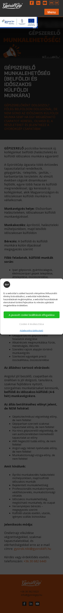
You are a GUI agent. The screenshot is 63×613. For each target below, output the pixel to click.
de (56, 2)
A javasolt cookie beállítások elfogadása (31, 315)
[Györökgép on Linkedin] (38, 3)
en (51, 2)
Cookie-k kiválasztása (31, 324)
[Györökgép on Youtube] (45, 3)
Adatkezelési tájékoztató (31, 330)
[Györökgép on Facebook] (32, 3)
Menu (51, 12)
